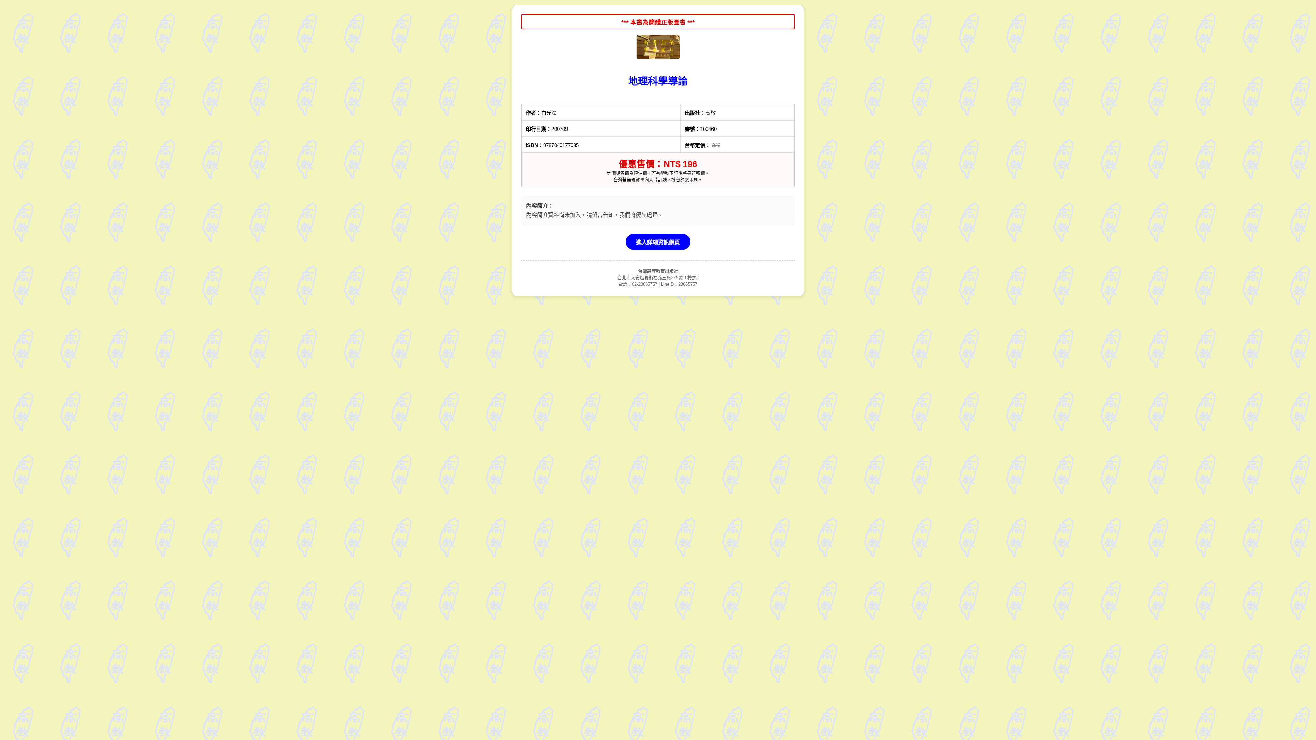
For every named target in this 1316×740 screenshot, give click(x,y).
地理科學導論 (658, 81)
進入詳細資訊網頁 (658, 242)
